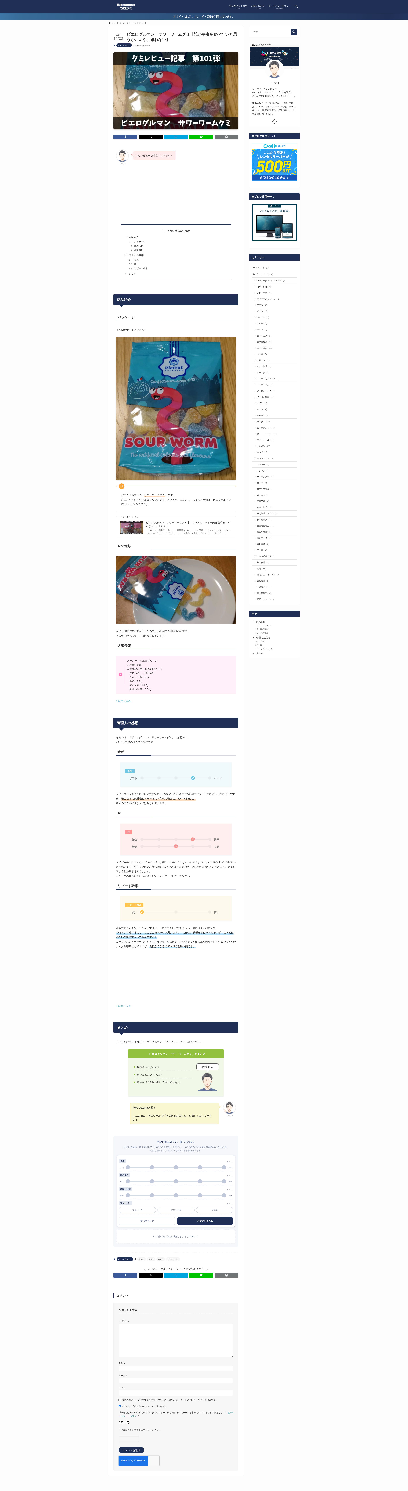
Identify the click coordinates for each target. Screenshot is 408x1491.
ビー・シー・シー (267, 433)
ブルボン (263, 445)
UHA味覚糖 (264, 292)
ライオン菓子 (265, 476)
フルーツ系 (137, 1209)
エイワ (262, 323)
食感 (136, 259)
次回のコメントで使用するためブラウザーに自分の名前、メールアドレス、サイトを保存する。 (170, 1399)
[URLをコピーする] (226, 137)
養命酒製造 (264, 593)
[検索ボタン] (296, 6)
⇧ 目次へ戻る (123, 701)
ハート (262, 409)
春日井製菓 (264, 507)
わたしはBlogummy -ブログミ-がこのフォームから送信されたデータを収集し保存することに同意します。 (176, 1414)
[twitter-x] (274, 121)
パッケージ (139, 241)
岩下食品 (263, 495)
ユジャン (263, 470)
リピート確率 (141, 268)
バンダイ (263, 421)
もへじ (262, 452)
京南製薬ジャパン (267, 513)
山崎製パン (264, 586)
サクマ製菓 (264, 366)
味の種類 (138, 246)
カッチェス (264, 335)
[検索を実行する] (294, 32)
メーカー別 (264, 274)
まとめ (132, 273)
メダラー (263, 464)
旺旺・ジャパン (266, 599)
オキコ (262, 329)
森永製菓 (263, 580)
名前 (122, 1363)
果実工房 (263, 501)
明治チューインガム (268, 574)
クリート (263, 360)
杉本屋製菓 (264, 519)
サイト (122, 1387)
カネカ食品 (264, 341)
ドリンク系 (176, 1209)
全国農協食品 (265, 525)
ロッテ (262, 482)
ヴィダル (263, 317)
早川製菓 (263, 544)
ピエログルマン (124, 45)
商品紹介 (133, 237)
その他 (214, 1209)
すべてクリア (147, 1220)
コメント (124, 1321)
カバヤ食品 (264, 347)
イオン (262, 311)
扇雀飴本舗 (264, 531)
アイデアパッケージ (268, 298)
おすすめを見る (205, 1220)
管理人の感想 (136, 255)
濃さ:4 (151, 1259)
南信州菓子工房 (266, 556)
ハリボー (263, 415)
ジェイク (263, 372)
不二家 (262, 550)
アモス (262, 304)
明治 (261, 568)
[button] (125, 137)
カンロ (262, 353)
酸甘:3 (160, 1259)
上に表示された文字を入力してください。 (140, 1429)
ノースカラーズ (266, 390)
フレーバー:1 (173, 1259)
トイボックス (265, 384)
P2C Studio (264, 286)
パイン (262, 403)
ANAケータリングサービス (271, 280)
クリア (229, 1161)
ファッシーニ (265, 439)
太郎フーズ (264, 537)
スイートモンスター (268, 378)
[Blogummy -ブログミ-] (126, 7)
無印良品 (263, 562)
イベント (262, 267)
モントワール (265, 458)
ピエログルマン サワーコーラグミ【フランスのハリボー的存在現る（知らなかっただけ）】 (188, 524)
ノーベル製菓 (265, 396)
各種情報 (138, 250)
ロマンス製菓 (265, 488)
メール (123, 1375)
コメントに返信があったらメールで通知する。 (144, 1406)
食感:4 (141, 1259)
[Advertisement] (176, 192)
